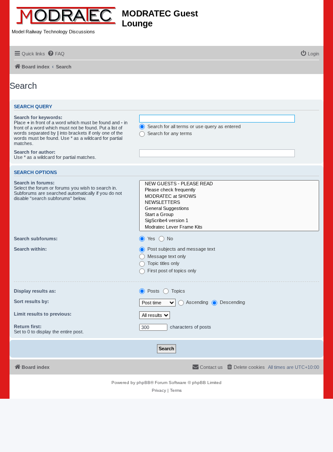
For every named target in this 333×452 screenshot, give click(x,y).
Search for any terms (169, 133)
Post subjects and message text (180, 249)
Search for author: (35, 152)
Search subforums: (36, 238)
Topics (177, 291)
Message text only (166, 256)
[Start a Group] (229, 215)
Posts (153, 291)
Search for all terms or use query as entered (193, 126)
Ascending (196, 302)
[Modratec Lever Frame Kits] (229, 227)
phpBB (143, 382)
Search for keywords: (38, 117)
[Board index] (67, 14)
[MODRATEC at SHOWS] (229, 197)
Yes (150, 238)
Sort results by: (31, 301)
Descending (232, 302)
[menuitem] (56, 53)
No (169, 238)
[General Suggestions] (229, 209)
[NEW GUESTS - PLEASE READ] (229, 184)
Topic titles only (163, 263)
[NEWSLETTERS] (229, 203)
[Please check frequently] (229, 190)
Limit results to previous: (43, 313)
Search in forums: (34, 182)
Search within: (30, 249)
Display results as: (35, 291)
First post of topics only (171, 270)
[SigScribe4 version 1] (229, 221)
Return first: (28, 326)
